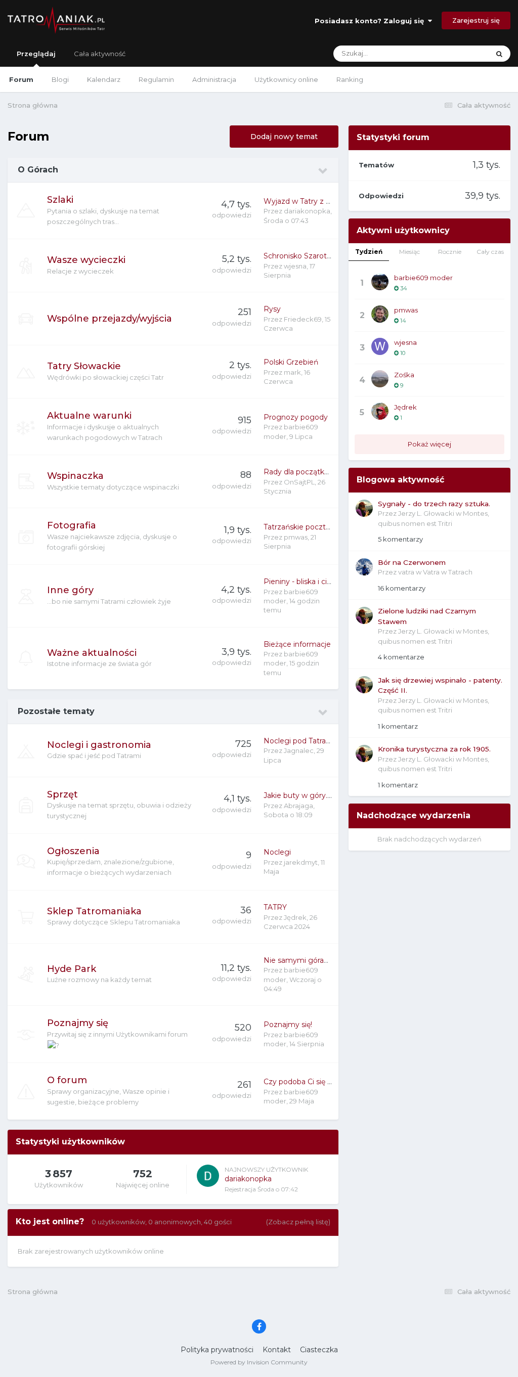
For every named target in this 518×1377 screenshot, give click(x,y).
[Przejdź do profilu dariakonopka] (208, 1176)
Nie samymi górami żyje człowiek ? (325, 960)
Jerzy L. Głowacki (426, 513)
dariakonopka (307, 211)
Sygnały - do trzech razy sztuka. (434, 504)
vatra (406, 572)
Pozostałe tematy (56, 711)
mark (292, 372)
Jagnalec (299, 750)
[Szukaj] (499, 54)
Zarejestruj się (476, 20)
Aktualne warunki (89, 415)
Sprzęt (62, 794)
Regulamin (156, 79)
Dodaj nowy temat (284, 136)
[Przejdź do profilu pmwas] (379, 314)
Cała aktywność (99, 54)
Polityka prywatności (217, 1349)
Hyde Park (71, 968)
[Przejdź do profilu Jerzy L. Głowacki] (364, 508)
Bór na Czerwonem (412, 562)
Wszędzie (460, 53)
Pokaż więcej (429, 444)
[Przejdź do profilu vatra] (364, 566)
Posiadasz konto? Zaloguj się (371, 21)
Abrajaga (298, 806)
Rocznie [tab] (449, 251)
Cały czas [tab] (490, 251)
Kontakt (277, 1349)
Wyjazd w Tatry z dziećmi (309, 201)
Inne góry (70, 590)
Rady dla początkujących (307, 471)
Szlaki (60, 199)
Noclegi (277, 852)
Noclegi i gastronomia (99, 744)
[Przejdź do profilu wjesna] (379, 346)
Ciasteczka (319, 1349)
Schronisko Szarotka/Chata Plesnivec (329, 255)
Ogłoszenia (73, 851)
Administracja (214, 79)
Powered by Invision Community (259, 1362)
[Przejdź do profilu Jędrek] (379, 411)
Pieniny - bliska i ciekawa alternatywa (328, 581)
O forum (67, 1080)
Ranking (349, 79)
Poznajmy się (77, 1023)
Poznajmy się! (288, 1024)
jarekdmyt (301, 862)
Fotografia (71, 525)
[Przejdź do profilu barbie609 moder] (379, 281)
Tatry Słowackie (84, 366)
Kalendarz (103, 79)
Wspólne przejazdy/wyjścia (109, 318)
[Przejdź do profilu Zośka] (379, 378)
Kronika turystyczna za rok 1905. (434, 749)
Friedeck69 (303, 319)
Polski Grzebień (291, 362)
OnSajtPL (299, 482)
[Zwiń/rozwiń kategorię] (323, 171)
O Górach (38, 169)
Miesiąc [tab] (409, 251)
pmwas (296, 537)
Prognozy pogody (296, 417)
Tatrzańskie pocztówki (303, 526)
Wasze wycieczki (86, 259)
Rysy (272, 309)
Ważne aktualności (92, 652)
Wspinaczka (75, 475)
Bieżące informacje (297, 644)
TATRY (275, 907)
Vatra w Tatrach (447, 572)
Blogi (60, 79)
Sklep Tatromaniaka (94, 911)
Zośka (404, 375)
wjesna (295, 266)
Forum (21, 79)
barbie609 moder (423, 278)
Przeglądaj (36, 54)
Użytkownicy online (286, 79)
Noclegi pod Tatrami (299, 740)
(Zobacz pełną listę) (298, 1222)
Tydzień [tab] (368, 251)
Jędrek (295, 917)
